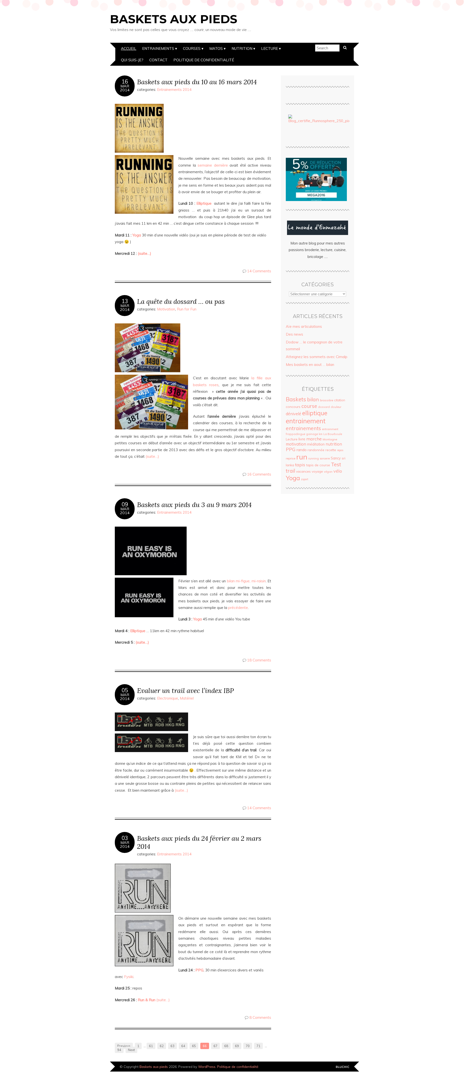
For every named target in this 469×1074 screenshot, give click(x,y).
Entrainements (158, 48)
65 (194, 1046)
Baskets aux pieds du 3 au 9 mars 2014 (194, 504)
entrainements (303, 428)
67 (215, 1046)
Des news (294, 334)
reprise (290, 458)
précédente (238, 607)
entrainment (330, 429)
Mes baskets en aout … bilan (310, 364)
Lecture (269, 48)
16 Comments (259, 474)
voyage (317, 471)
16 (125, 81)
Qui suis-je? (132, 60)
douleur (336, 407)
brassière (326, 400)
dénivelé (293, 413)
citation (339, 400)
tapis (300, 464)
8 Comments (260, 1017)
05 (125, 690)
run (301, 456)
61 (151, 1046)
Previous (123, 1046)
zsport (304, 479)
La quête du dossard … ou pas (181, 301)
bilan (313, 399)
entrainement (306, 421)
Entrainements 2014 (174, 89)
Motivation (166, 309)
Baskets (296, 399)
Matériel (187, 698)
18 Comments (259, 660)
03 (125, 838)
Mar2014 (125, 88)
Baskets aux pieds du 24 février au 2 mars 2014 (199, 842)
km (320, 434)
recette (330, 450)
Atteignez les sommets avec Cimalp (316, 356)
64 (183, 1046)
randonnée (316, 450)
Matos (216, 48)
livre (301, 439)
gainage (312, 434)
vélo (337, 471)
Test (336, 464)
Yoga (293, 478)
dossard (324, 407)
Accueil (128, 48)
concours (293, 406)
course (309, 406)
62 (162, 1046)
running (313, 458)
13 (125, 301)
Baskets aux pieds (173, 19)
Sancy (336, 458)
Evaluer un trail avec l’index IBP (185, 690)
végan (328, 471)
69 (237, 1046)
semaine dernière (213, 165)
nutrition (334, 444)
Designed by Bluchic (342, 1067)
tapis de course (318, 465)
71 (258, 1046)
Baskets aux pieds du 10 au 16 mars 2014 (197, 81)
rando (302, 449)
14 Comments (259, 271)
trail (290, 471)
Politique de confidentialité (203, 60)
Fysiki (128, 976)
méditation (316, 444)
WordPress (206, 1066)
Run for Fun (186, 309)
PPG (291, 449)
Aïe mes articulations (304, 326)
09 (125, 504)
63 (172, 1046)
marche (314, 438)
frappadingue (295, 434)
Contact (158, 60)
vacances (303, 471)
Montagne (330, 439)
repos (340, 450)
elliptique (314, 413)
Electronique (167, 698)
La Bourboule (332, 434)
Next (131, 1050)
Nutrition (242, 48)
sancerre (325, 458)
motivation (296, 444)
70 (248, 1046)
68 (226, 1046)
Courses (192, 48)
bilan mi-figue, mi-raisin (246, 581)
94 (119, 1050)
